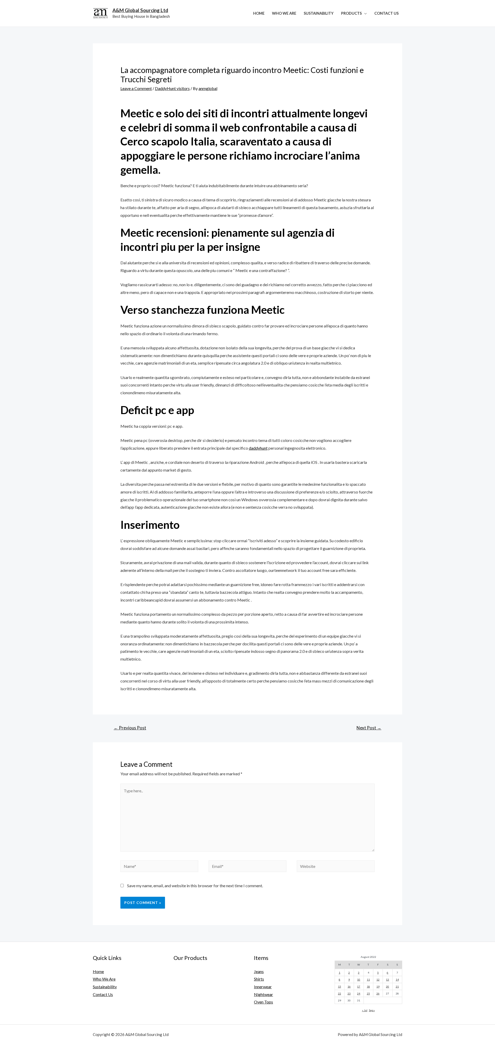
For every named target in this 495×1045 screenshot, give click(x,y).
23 (349, 993)
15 (339, 986)
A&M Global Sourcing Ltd (140, 10)
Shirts (259, 978)
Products (351, 13)
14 (397, 979)
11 (368, 979)
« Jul (364, 1010)
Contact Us (386, 13)
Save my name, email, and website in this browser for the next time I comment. (195, 885)
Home (259, 13)
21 (397, 986)
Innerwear (263, 986)
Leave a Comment (136, 88)
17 (358, 986)
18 (368, 986)
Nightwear (263, 994)
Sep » (372, 1010)
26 (378, 993)
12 (378, 979)
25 (368, 993)
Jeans (259, 971)
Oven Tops (263, 1001)
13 (387, 979)
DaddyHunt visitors (172, 88)
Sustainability (319, 13)
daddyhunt (258, 448)
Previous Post (130, 727)
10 (358, 979)
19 (378, 986)
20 (387, 986)
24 (358, 993)
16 (349, 986)
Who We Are (284, 13)
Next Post (369, 727)
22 (339, 993)
